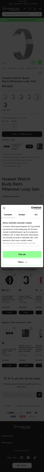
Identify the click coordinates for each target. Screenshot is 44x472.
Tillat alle (22, 254)
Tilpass (21, 262)
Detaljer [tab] (22, 214)
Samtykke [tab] (8, 214)
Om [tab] (36, 214)
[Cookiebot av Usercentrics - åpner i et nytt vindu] (31, 208)
